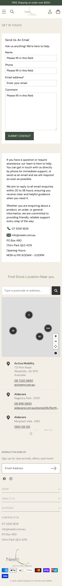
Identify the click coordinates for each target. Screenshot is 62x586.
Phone (9, 65)
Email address (14, 77)
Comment (11, 89)
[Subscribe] (54, 468)
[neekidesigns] (31, 11)
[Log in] (50, 11)
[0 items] (58, 11)
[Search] (12, 11)
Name (9, 52)
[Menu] (4, 11)
